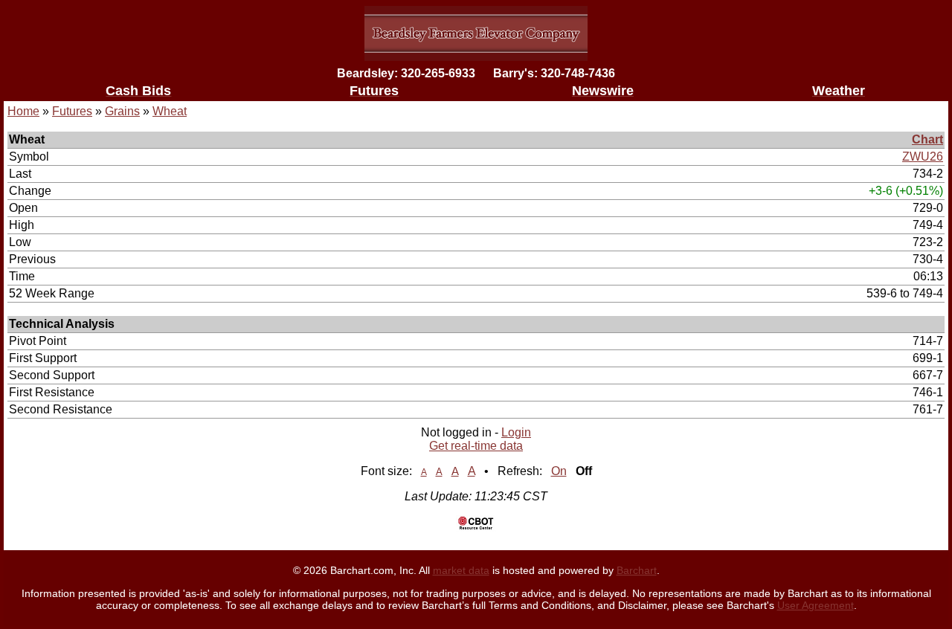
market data (461, 570)
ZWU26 (922, 156)
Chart (927, 139)
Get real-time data (476, 445)
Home (23, 111)
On (559, 471)
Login (516, 432)
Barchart (637, 570)
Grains (122, 111)
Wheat (169, 111)
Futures (72, 111)
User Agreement (815, 605)
